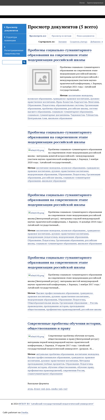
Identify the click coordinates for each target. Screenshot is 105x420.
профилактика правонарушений (63, 309)
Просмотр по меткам (61, 36)
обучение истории (37, 367)
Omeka (24, 412)
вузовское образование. (73, 230)
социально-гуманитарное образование (72, 111)
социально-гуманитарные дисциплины (48, 114)
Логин (82, 3)
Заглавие (62, 41)
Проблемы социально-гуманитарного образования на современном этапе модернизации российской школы (59, 55)
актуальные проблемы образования (55, 354)
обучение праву (85, 367)
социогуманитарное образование (45, 373)
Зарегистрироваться (95, 3)
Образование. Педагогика (41, 105)
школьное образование (60, 118)
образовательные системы (70, 105)
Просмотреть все (37, 36)
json (48, 388)
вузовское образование (40, 98)
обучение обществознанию (62, 367)
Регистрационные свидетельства (13, 52)
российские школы (78, 108)
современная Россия (73, 370)
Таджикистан (77, 114)
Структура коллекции (10, 39)
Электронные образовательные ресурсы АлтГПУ (51, 10)
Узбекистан (92, 114)
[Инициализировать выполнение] (24, 62)
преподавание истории (56, 306)
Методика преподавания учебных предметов (59, 362)
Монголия (93, 101)
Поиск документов (85, 36)
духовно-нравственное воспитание (70, 171)
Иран (59, 101)
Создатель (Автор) (78, 41)
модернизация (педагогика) (42, 236)
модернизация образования (42, 174)
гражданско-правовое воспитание (71, 98)
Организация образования (70, 240)
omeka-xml (56, 388)
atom (30, 388)
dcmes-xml (39, 388)
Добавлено (96, 41)
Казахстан (68, 101)
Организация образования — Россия (78, 302)
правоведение (35, 306)
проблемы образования (54, 108)
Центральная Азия (37, 118)
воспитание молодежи (80, 95)
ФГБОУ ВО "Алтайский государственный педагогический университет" (56, 403)
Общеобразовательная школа (43, 302)
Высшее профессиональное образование (57, 293)
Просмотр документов (11, 29)
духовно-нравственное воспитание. (70, 296)
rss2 (65, 388)
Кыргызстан (80, 101)
